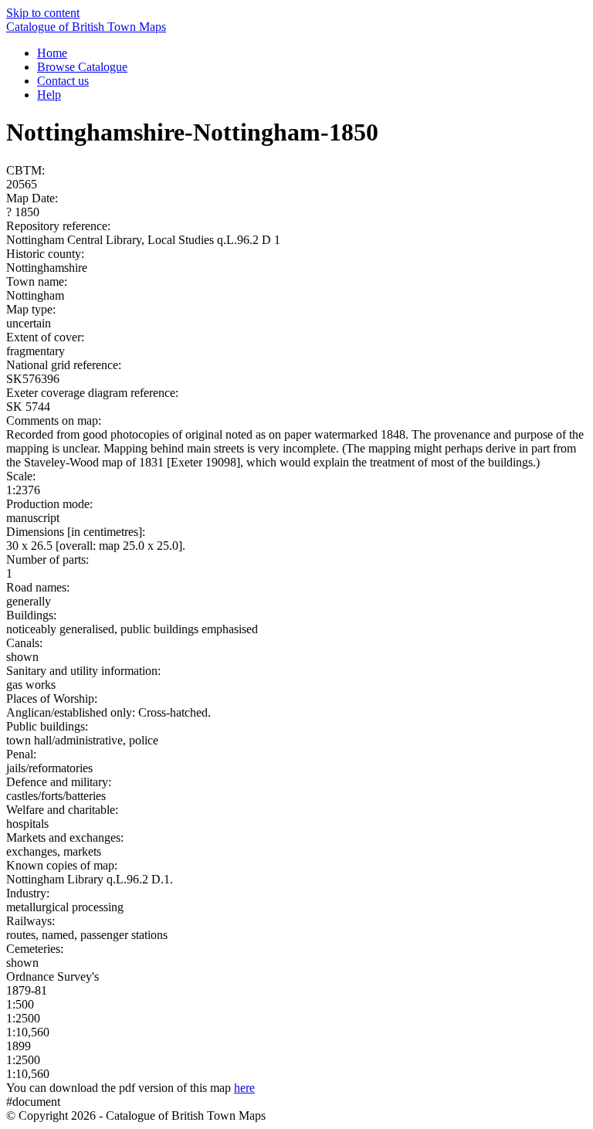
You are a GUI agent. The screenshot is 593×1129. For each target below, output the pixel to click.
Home (52, 52)
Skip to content (43, 12)
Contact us (63, 80)
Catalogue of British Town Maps (86, 26)
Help (49, 94)
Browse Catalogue (82, 66)
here (244, 1087)
